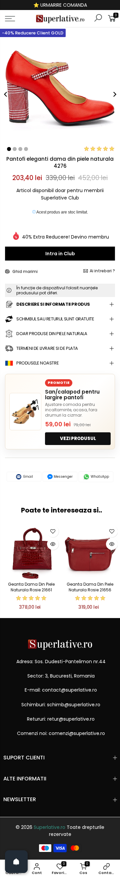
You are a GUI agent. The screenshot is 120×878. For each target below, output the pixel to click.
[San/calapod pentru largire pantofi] (25, 411)
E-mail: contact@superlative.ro (61, 690)
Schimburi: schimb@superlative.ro (60, 704)
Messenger (63, 476)
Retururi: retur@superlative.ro (61, 719)
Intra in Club (60, 253)
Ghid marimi (24, 271)
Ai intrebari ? (102, 271)
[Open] (16, 861)
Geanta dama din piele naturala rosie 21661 (31, 587)
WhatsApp (99, 476)
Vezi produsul (78, 438)
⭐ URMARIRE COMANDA (60, 5)
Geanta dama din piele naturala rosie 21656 (90, 587)
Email (27, 476)
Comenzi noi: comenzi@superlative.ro (61, 733)
